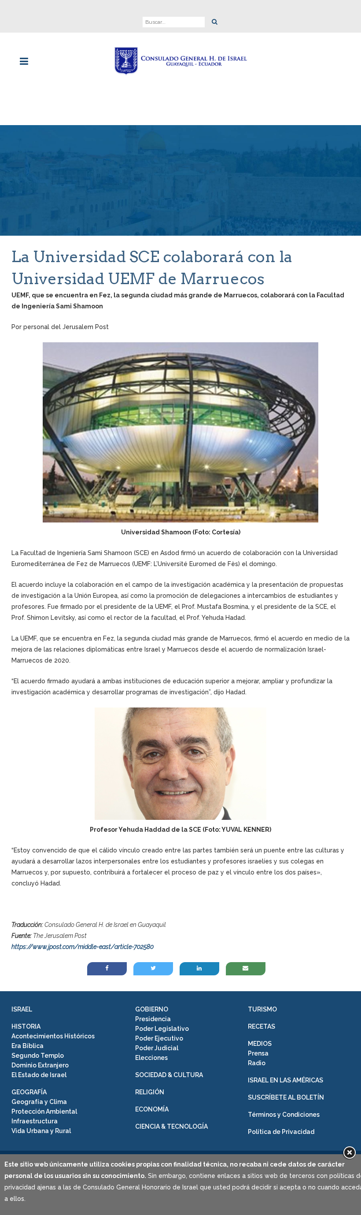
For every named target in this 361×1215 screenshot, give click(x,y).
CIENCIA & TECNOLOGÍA (171, 1126)
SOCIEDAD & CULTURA (169, 1074)
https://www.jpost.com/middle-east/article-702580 (82, 946)
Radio (256, 1063)
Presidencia (153, 1018)
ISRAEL (21, 1009)
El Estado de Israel (38, 1074)
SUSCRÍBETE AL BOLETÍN (286, 1097)
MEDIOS (260, 1043)
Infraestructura (34, 1121)
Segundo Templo (37, 1055)
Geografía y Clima (39, 1101)
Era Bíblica (27, 1045)
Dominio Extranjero (40, 1065)
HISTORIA (26, 1026)
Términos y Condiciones (284, 1114)
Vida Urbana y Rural (41, 1130)
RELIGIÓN (149, 1092)
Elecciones (151, 1057)
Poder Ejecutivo (159, 1038)
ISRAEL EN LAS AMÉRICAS (285, 1080)
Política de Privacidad (281, 1131)
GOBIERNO (151, 1009)
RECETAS (261, 1026)
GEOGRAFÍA (29, 1092)
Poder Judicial (156, 1048)
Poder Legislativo (162, 1028)
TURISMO (262, 1009)
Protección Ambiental (44, 1111)
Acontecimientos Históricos (53, 1036)
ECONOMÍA (152, 1109)
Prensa (258, 1053)
